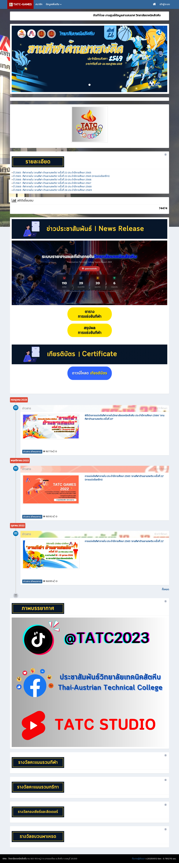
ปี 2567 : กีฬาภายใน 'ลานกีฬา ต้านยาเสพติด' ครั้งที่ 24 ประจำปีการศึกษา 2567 (52, 183)
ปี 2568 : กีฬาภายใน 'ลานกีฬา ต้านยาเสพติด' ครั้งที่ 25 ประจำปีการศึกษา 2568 (52, 186)
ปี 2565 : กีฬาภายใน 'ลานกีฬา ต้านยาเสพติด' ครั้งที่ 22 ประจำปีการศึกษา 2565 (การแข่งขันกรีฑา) (61, 176)
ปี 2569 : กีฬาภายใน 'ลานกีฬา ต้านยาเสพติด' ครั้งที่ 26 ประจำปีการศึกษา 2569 (52, 190)
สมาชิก (38, 4)
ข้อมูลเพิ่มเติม (53, 4)
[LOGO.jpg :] (89, 124)
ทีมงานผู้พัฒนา (138, 858)
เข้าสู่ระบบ (165, 4)
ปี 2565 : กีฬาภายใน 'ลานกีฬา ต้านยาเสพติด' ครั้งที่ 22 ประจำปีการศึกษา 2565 (52, 172)
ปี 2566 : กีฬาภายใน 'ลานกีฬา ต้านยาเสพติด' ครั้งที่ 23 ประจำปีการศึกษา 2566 (52, 179)
